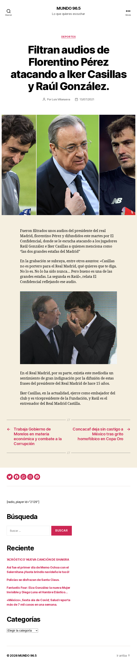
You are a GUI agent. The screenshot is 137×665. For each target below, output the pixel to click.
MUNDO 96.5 (68, 8)
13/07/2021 (87, 99)
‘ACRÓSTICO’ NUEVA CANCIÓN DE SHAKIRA (38, 559)
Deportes (68, 36)
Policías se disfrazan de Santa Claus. (33, 580)
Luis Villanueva (61, 99)
